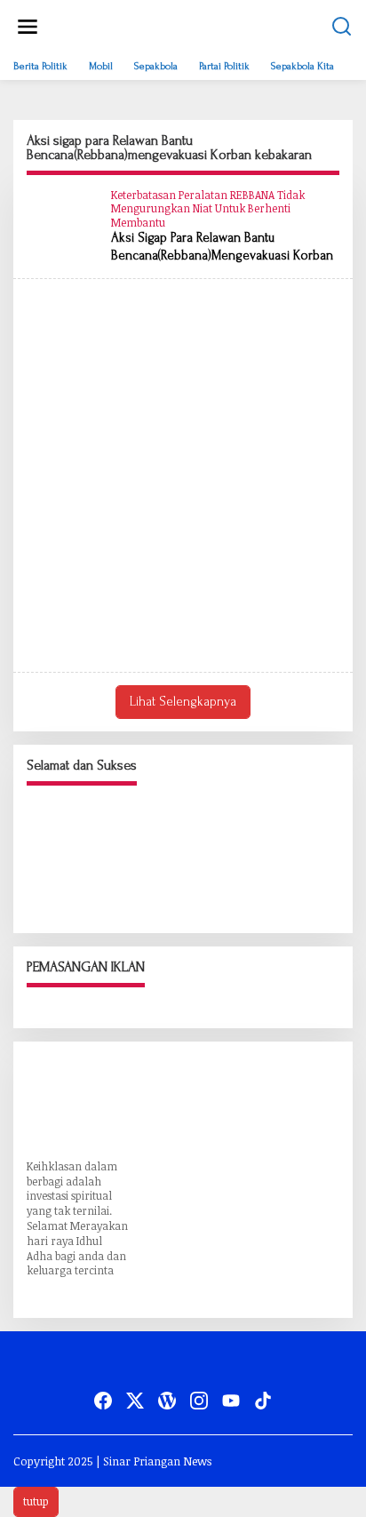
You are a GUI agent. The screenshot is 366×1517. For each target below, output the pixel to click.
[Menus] (27, 26)
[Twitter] (135, 1400)
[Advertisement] (183, 475)
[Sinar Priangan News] (187, 34)
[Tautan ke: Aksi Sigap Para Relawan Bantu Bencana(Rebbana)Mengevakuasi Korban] (62, 222)
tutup (36, 1501)
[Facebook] (103, 1400)
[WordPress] (167, 1400)
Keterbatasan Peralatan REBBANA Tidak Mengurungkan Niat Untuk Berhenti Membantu (208, 208)
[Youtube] (231, 1400)
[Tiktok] (262, 1400)
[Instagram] (199, 1400)
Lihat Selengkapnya (183, 701)
